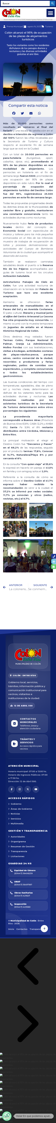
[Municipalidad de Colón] (28, 656)
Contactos (21, 929)
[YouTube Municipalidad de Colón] (36, 789)
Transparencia (19, 851)
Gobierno (16, 804)
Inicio (11, 929)
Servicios (16, 818)
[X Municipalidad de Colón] (27, 789)
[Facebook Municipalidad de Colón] (11, 789)
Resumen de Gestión (23, 846)
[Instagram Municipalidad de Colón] (19, 789)
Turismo (49, 26)
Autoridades (18, 836)
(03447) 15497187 (23, 884)
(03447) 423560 (22, 907)
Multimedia (17, 823)
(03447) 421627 (22, 896)
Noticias (15, 813)
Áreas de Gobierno (21, 809)
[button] (51, 13)
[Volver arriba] (44, 928)
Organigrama (18, 841)
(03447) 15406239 (23, 873)
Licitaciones (17, 856)
